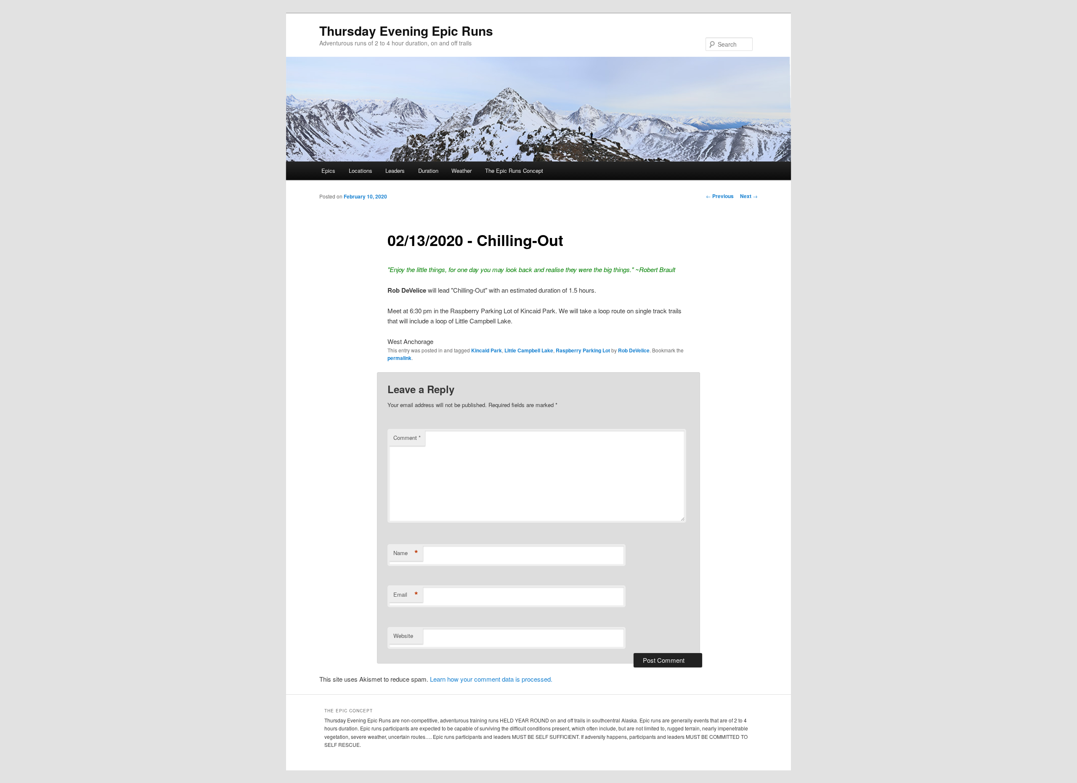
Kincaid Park (486, 350)
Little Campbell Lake (528, 350)
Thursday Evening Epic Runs (406, 30)
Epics (328, 171)
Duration (428, 171)
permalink (399, 358)
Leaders (395, 171)
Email (405, 594)
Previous (720, 196)
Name (405, 553)
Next (749, 196)
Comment (407, 438)
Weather (461, 171)
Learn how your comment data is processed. (491, 679)
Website (403, 636)
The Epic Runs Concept (514, 171)
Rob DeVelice (634, 350)
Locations (360, 171)
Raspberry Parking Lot (583, 350)
